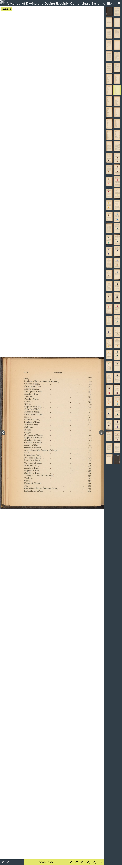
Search (7, 9)
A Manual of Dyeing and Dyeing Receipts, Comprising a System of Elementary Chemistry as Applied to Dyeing (61, 3)
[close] (119, 3)
